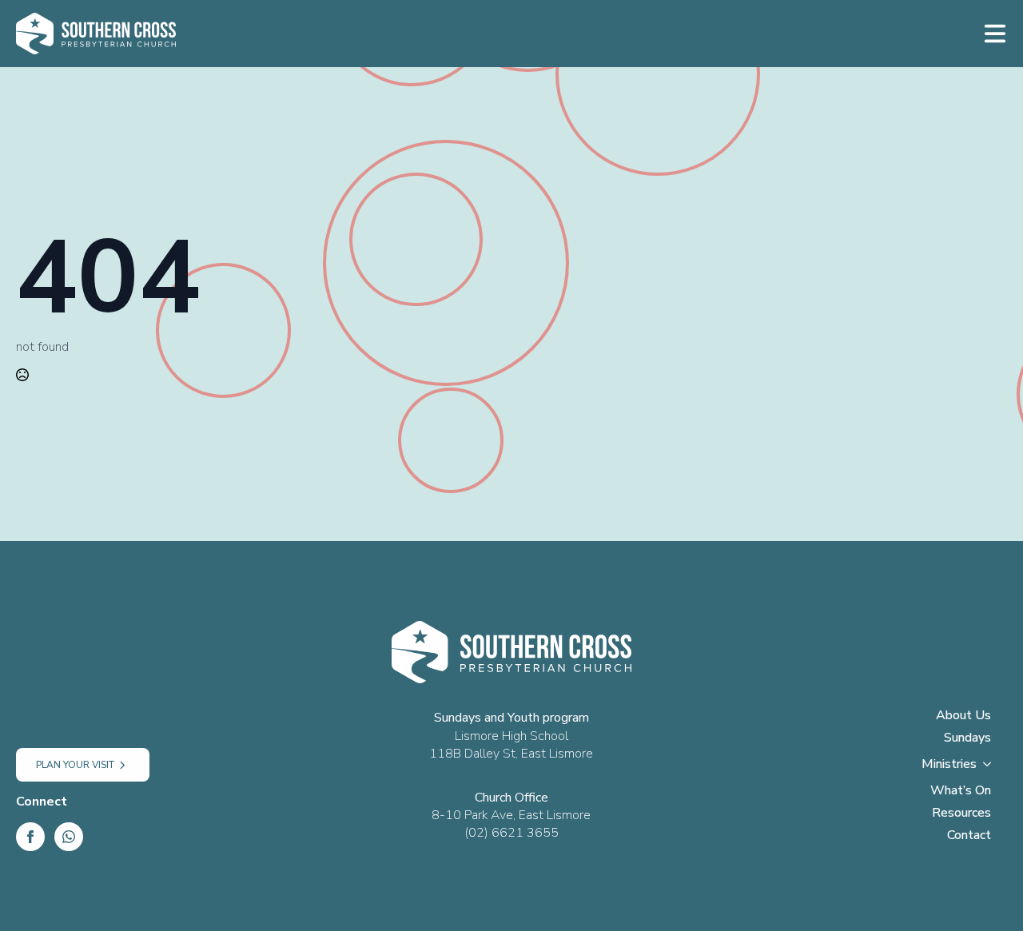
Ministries (949, 765)
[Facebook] (30, 836)
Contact (969, 836)
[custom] (68, 836)
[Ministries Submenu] (992, 769)
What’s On (960, 791)
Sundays (967, 738)
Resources (961, 814)
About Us (963, 716)
